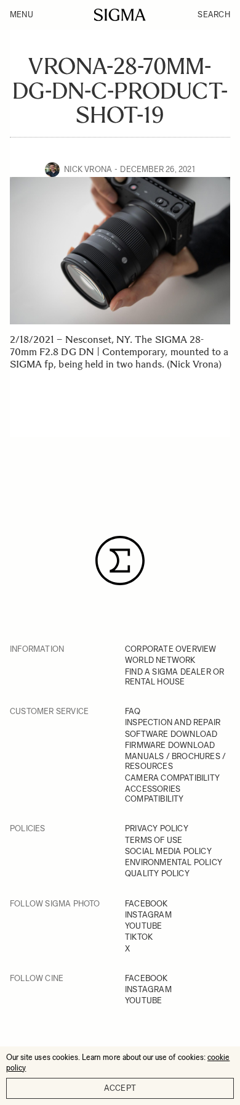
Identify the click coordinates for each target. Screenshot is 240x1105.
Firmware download (170, 745)
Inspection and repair (172, 722)
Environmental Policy (173, 862)
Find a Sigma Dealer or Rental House (174, 676)
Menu (21, 14)
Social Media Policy (168, 851)
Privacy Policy (156, 828)
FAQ (133, 711)
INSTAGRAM (148, 914)
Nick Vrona (88, 169)
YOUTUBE (143, 925)
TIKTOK (139, 937)
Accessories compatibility (154, 793)
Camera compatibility (172, 778)
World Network (160, 660)
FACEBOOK (146, 903)
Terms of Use (153, 840)
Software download (171, 734)
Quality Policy (157, 873)
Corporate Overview (171, 649)
